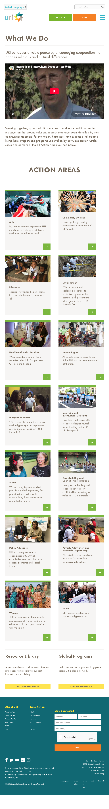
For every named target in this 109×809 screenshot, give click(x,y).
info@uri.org (99, 773)
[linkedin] (23, 761)
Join (84, 17)
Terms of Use (85, 784)
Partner (32, 729)
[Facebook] (6, 761)
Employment (65, 781)
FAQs (7, 726)
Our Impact (9, 722)
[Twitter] (11, 761)
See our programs (81, 686)
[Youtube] (17, 761)
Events (33, 719)
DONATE (60, 17)
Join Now (33, 712)
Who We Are (10, 712)
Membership (35, 715)
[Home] (14, 22)
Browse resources (28, 686)
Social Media (36, 722)
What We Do (10, 715)
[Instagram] (28, 761)
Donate (32, 726)
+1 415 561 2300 (97, 770)
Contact (101, 781)
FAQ (92, 781)
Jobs (6, 729)
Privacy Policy (76, 782)
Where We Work (11, 719)
